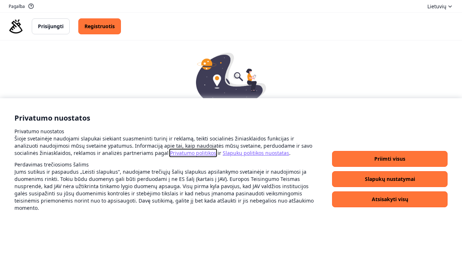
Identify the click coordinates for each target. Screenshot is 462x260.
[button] (390, 159)
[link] (193, 153)
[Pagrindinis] (16, 26)
